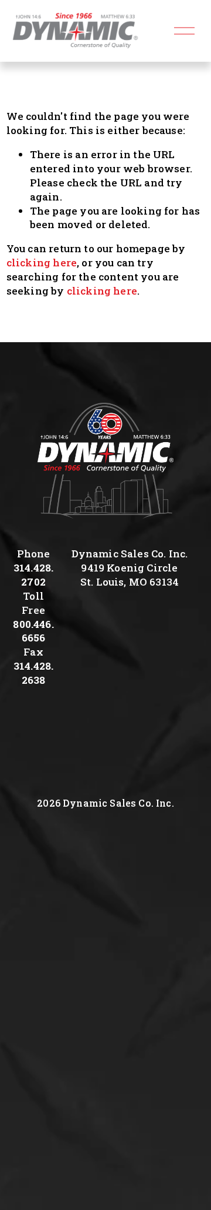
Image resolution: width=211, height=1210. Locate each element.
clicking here (41, 262)
